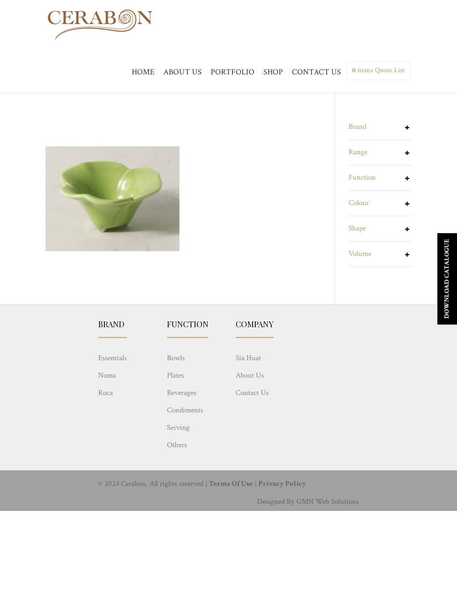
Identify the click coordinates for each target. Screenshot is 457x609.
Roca (105, 393)
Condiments (185, 410)
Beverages (181, 393)
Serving (178, 427)
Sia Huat (248, 358)
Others (177, 445)
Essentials (112, 358)
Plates (175, 375)
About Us (250, 375)
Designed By (276, 501)
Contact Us (252, 393)
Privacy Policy (282, 484)
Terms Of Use (231, 484)
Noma (107, 375)
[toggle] (407, 128)
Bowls (176, 358)
